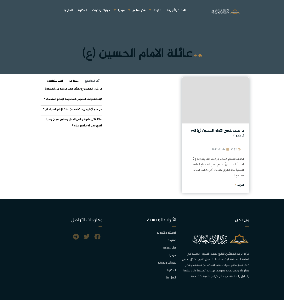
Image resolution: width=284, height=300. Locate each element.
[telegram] (76, 237)
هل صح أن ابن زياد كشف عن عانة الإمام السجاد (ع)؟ (72, 109)
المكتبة (82, 10)
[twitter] (87, 237)
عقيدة (158, 10)
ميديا (121, 10)
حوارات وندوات (101, 10)
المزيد (240, 185)
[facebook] (97, 237)
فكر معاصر (139, 10)
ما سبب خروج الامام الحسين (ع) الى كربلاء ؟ (217, 133)
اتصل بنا (68, 10)
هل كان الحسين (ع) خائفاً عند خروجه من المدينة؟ (73, 88)
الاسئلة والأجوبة (176, 10)
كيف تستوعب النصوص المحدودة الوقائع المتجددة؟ (73, 99)
